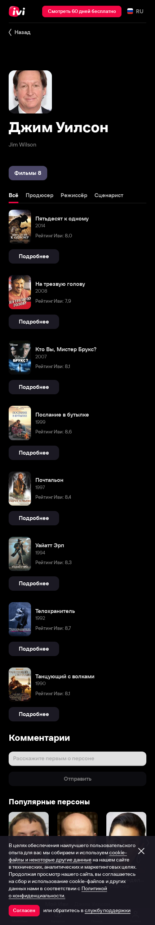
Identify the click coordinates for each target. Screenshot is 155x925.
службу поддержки (107, 910)
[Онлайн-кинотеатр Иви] (18, 11)
